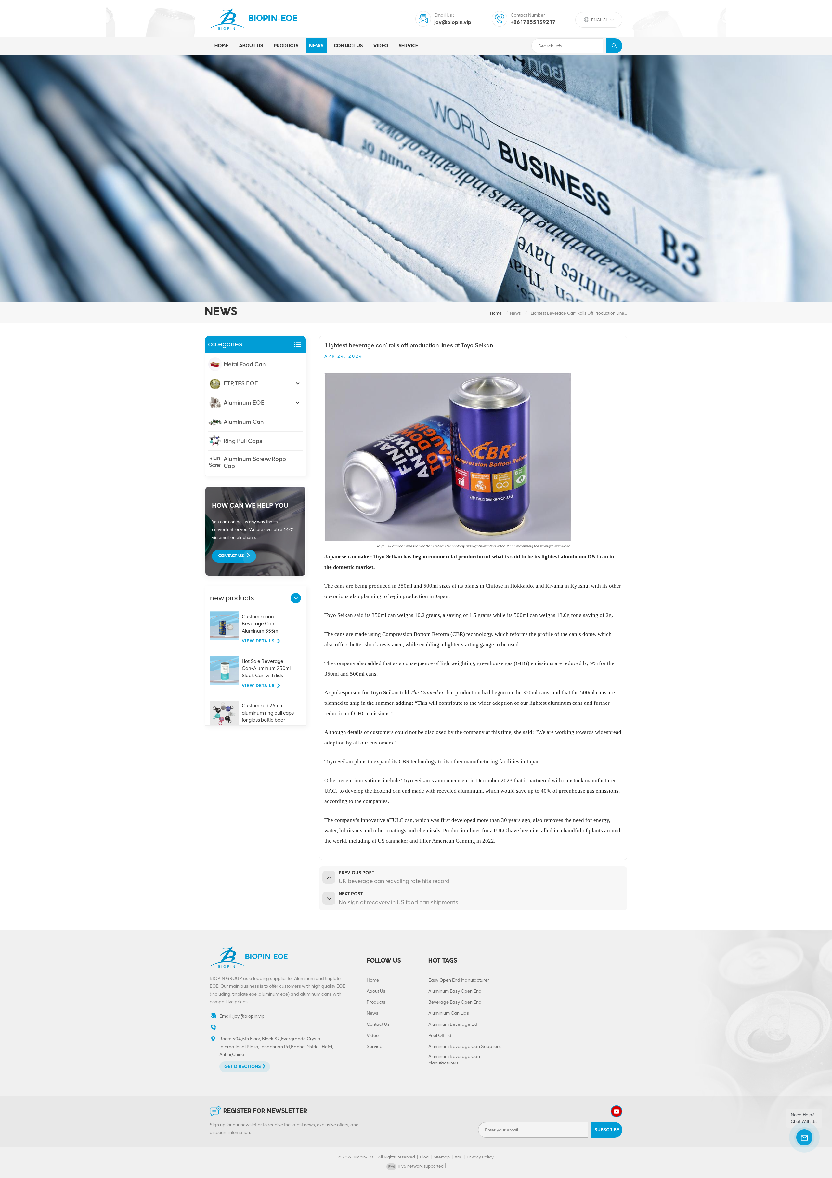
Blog (424, 1157)
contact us (348, 45)
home (496, 313)
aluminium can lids (448, 1013)
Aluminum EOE (244, 402)
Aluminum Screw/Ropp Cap (255, 462)
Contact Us (231, 556)
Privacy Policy (480, 1157)
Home (221, 45)
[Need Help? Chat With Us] (804, 1137)
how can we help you (250, 505)
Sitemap (442, 1157)
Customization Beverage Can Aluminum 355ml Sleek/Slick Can (260, 624)
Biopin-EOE (273, 18)
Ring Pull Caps (243, 441)
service (408, 45)
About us (251, 45)
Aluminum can (244, 421)
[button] (296, 598)
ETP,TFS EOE (241, 383)
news (316, 45)
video (380, 45)
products (286, 45)
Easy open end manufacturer (458, 980)
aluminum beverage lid (452, 1024)
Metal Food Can (245, 364)
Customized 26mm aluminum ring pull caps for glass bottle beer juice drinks (268, 713)
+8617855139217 (533, 22)
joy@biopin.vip (452, 22)
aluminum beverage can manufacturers (454, 1060)
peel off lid (439, 1035)
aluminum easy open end (455, 991)
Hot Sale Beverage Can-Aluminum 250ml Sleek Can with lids (266, 668)
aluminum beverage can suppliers (464, 1046)
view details (258, 640)
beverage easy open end (455, 1002)
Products (376, 1002)
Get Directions (242, 1066)
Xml (458, 1157)
